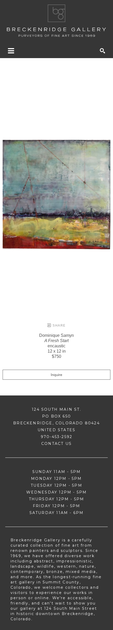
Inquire (56, 375)
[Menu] (11, 50)
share (58, 325)
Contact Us (56, 443)
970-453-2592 (56, 436)
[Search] (102, 50)
